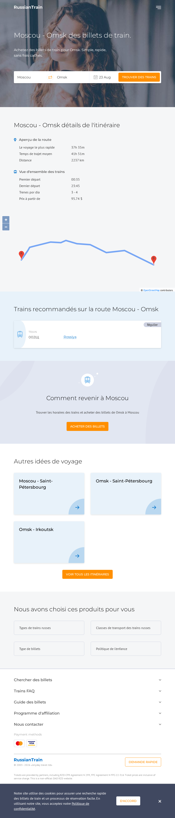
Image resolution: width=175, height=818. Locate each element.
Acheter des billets (87, 426)
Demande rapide (143, 762)
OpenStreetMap (151, 290)
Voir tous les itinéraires (87, 574)
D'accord (128, 801)
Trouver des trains (139, 77)
